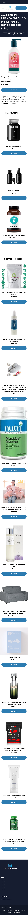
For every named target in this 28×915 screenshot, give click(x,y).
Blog (5, 890)
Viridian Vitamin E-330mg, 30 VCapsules (14, 235)
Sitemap (18, 912)
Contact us (9, 910)
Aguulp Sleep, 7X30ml (14, 657)
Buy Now (14, 90)
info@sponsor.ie (5, 2)
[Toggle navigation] (3, 7)
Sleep (9, 79)
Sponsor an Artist (8, 884)
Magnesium (4, 79)
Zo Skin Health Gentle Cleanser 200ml (14, 795)
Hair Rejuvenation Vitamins (14, 146)
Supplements (11, 77)
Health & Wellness (21, 77)
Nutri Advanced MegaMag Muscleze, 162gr (14, 463)
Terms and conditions (19, 910)
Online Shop (21, 8)
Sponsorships (7, 881)
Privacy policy (11, 912)
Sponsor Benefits (8, 887)
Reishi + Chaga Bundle (14, 191)
